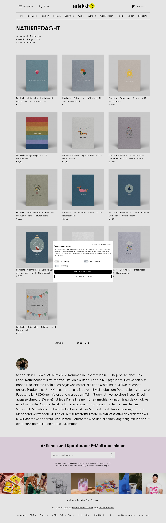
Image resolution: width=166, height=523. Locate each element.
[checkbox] (56, 261)
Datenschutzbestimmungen (102, 244)
